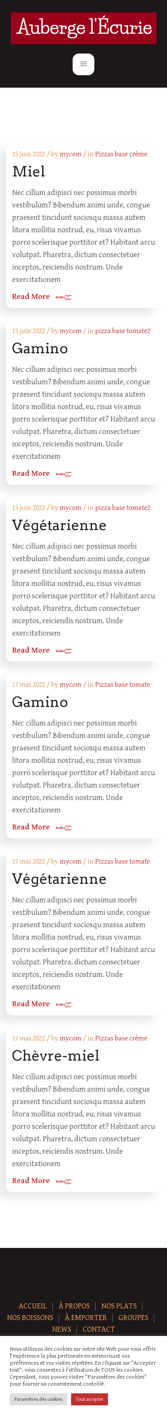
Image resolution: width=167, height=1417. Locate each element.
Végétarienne (59, 525)
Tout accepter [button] (89, 1399)
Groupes (133, 1317)
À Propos (74, 1306)
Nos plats (119, 1306)
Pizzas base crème (121, 154)
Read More (31, 296)
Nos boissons (30, 1317)
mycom (71, 154)
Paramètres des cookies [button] (38, 1399)
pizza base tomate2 (122, 331)
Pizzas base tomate (122, 685)
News (61, 1329)
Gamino (40, 348)
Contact (99, 1329)
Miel (28, 171)
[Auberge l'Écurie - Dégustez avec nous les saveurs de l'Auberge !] (84, 28)
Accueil (33, 1306)
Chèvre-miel (55, 1055)
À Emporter (86, 1317)
